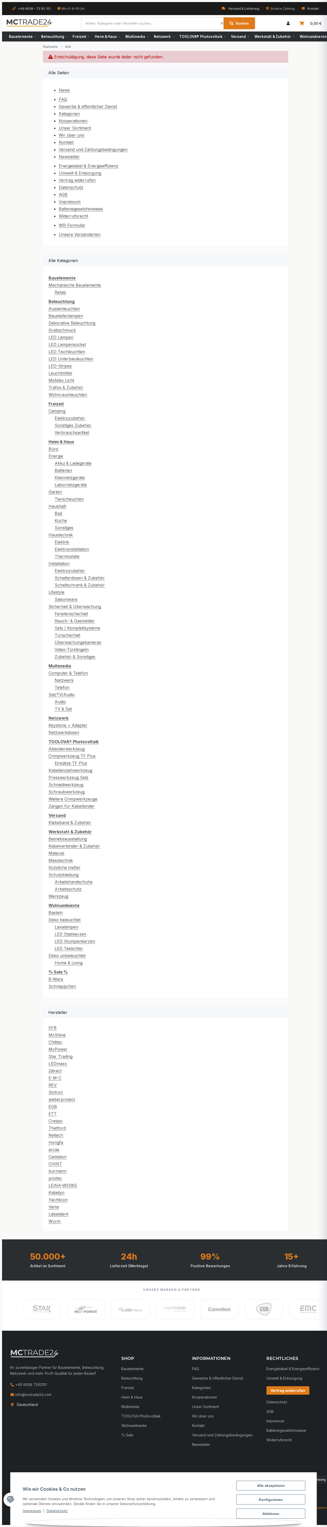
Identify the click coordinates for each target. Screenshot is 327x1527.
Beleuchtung (54, 37)
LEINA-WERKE (63, 1185)
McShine (57, 1034)
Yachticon (58, 1199)
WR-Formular (72, 225)
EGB (53, 1106)
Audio (60, 701)
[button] (288, 23)
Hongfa (56, 1142)
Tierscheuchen (69, 499)
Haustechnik (61, 534)
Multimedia (136, 37)
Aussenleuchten (64, 308)
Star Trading (61, 1056)
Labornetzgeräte (71, 484)
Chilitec (55, 1042)
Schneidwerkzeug (66, 784)
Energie (56, 456)
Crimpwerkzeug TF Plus (72, 756)
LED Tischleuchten (67, 351)
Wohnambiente (134, 1425)
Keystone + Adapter (68, 725)
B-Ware (56, 979)
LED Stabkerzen (70, 934)
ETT (53, 1113)
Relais (60, 292)
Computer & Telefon (68, 673)
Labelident (58, 1214)
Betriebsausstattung (68, 838)
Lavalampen (66, 926)
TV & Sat (63, 708)
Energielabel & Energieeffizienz (88, 165)
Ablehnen (270, 1514)
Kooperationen (73, 120)
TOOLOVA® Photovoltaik (202, 37)
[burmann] (158, 1309)
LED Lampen (61, 337)
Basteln (56, 912)
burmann (57, 1171)
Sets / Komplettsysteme (77, 628)
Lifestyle (56, 592)
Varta (54, 1206)
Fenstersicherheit (71, 613)
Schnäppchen (62, 986)
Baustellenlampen (66, 315)
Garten (55, 491)
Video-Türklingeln (72, 649)
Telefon (62, 687)
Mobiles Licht (61, 380)
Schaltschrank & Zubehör (80, 585)
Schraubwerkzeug (67, 791)
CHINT (55, 1163)
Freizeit (81, 37)
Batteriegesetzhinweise (81, 208)
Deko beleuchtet (64, 919)
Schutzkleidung (63, 874)
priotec (55, 1178)
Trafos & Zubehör (66, 387)
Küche (61, 520)
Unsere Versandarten (79, 234)
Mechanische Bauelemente (75, 285)
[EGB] (247, 1309)
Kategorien (69, 113)
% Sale (127, 1435)
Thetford (57, 1128)
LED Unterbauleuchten (71, 358)
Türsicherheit (67, 635)
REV (53, 1085)
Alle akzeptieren (271, 1485)
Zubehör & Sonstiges (75, 656)
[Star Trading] (25, 1309)
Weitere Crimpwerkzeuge (73, 799)
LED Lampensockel (67, 344)
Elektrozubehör (70, 418)
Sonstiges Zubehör (73, 425)
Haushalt (57, 506)
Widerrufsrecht (73, 216)
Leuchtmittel (60, 373)
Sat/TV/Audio (62, 694)
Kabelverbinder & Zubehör (74, 846)
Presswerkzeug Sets (68, 777)
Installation (59, 563)
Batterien (63, 470)
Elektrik (62, 542)
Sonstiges (64, 527)
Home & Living (69, 962)
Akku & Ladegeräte (73, 463)
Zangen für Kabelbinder (72, 806)
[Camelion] (203, 1309)
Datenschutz (57, 1511)
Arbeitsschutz (68, 889)
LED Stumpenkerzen (75, 941)
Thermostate (67, 556)
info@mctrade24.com (32, 1394)
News (64, 90)
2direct (55, 1070)
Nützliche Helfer (64, 867)
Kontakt (313, 8)
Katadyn (56, 1192)
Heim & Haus (107, 37)
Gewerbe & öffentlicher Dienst (88, 106)
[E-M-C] (292, 1309)
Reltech (56, 1135)
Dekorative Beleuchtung (72, 323)
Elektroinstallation (72, 549)
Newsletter (69, 156)
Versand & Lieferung (243, 8)
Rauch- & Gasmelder (75, 620)
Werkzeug (58, 896)
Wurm (55, 1221)
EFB (52, 1027)
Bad (58, 513)
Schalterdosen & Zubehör (80, 577)
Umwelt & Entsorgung (80, 173)
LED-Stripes (60, 366)
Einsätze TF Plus (71, 763)
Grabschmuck (62, 330)
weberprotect (62, 1099)
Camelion (57, 1156)
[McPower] (69, 1309)
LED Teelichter (69, 948)
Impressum (32, 1511)
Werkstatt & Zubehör (274, 37)
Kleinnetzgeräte (70, 477)
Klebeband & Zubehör (70, 822)
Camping (57, 411)
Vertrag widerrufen (77, 180)
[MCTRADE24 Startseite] (34, 1353)
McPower (58, 1049)
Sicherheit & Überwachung (75, 606)
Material (56, 853)
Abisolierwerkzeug (67, 748)
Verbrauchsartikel (72, 432)
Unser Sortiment (75, 128)
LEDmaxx (58, 1063)
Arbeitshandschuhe (73, 881)
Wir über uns (71, 135)
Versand (240, 37)
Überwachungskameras (78, 642)
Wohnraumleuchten (68, 394)
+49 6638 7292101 (30, 1384)
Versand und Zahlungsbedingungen (93, 149)
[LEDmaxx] (114, 1309)
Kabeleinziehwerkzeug (70, 770)
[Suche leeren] (222, 23)
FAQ (63, 99)
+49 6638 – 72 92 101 (34, 8)
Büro (53, 448)
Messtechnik (61, 860)
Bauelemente (22, 37)
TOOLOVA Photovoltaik (141, 1416)
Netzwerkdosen (64, 732)
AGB (63, 194)
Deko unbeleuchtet (67, 955)
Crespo (56, 1120)
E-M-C (55, 1077)
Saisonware (66, 599)
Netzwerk (164, 37)
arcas (54, 1149)
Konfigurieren (271, 1500)
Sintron (56, 1092)
